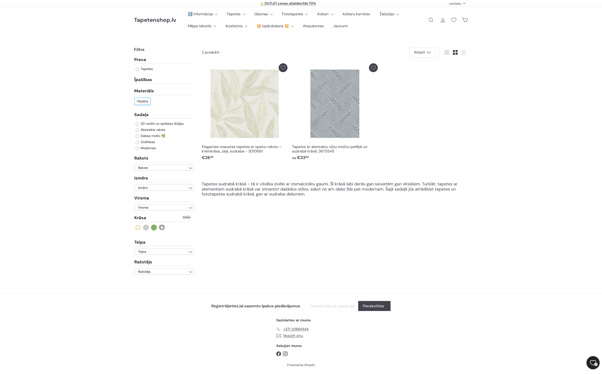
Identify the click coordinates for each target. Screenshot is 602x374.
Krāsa (140, 218)
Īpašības (143, 79)
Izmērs (141, 178)
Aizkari (323, 14)
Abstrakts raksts (152, 130)
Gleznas (261, 14)
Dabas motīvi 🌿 (152, 136)
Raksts (141, 158)
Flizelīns (142, 101)
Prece (140, 59)
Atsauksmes (313, 25)
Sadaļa (141, 114)
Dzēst (186, 217)
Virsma (141, 198)
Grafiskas (147, 142)
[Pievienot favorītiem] (283, 67)
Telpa (140, 242)
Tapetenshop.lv (155, 20)
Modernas (148, 148)
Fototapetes (293, 14)
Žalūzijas (387, 14)
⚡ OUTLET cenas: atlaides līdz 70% (288, 3)
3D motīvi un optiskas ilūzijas (162, 123)
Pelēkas (146, 227)
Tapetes (234, 14)
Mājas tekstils (200, 25)
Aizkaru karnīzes (356, 14)
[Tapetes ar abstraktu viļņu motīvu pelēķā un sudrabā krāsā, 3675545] (335, 113)
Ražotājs (143, 262)
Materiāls (144, 91)
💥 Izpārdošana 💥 (273, 25)
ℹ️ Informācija (201, 14)
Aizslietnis (234, 25)
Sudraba (162, 227)
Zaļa (154, 227)
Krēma (138, 227)
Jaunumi (340, 25)
